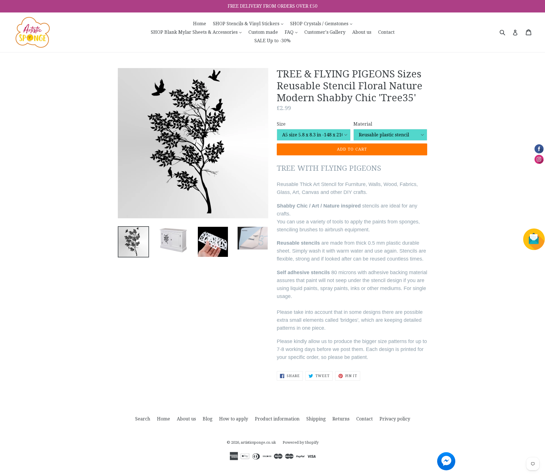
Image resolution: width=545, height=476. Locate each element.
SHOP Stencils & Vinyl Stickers (249, 23)
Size (281, 124)
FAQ (292, 32)
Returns (340, 419)
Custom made (263, 32)
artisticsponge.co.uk (258, 442)
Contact (386, 32)
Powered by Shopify (300, 442)
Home (199, 23)
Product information (277, 419)
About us (361, 32)
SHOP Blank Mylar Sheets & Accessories (197, 32)
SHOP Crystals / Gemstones (322, 23)
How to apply (233, 419)
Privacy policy (395, 419)
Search (142, 419)
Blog (207, 419)
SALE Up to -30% (272, 40)
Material (362, 124)
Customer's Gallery (324, 32)
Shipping (316, 419)
